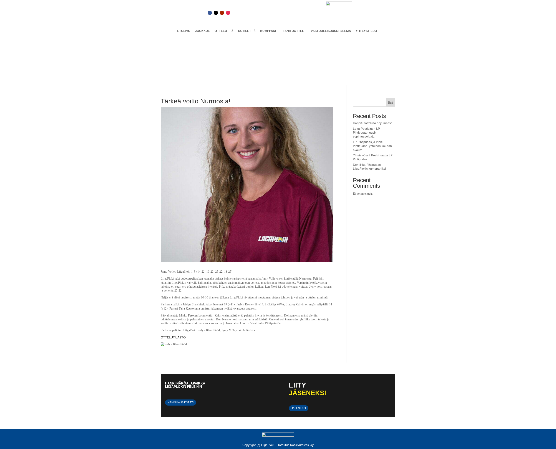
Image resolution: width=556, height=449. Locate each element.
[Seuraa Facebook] (210, 13)
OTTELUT (222, 31)
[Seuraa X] (216, 13)
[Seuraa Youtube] (222, 13)
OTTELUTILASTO (173, 337)
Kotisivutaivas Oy (302, 445)
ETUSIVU (183, 31)
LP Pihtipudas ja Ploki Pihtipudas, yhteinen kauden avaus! (372, 145)
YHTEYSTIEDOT (367, 31)
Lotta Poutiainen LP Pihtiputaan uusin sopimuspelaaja (366, 132)
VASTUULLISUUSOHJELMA (331, 31)
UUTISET (244, 31)
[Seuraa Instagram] (228, 13)
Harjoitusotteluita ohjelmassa (372, 123)
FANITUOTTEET (294, 31)
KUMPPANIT (269, 31)
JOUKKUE (202, 31)
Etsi (390, 102)
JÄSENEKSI (298, 408)
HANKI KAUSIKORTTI (181, 402)
